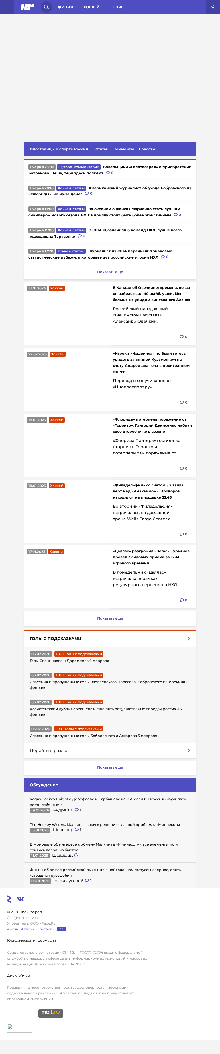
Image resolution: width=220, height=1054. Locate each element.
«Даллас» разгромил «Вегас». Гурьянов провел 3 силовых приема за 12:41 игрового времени (151, 557)
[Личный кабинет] (213, 7)
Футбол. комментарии (78, 167)
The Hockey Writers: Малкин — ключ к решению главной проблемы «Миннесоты (105, 824)
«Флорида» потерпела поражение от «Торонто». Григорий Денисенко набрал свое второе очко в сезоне (152, 425)
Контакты (45, 929)
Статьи (102, 149)
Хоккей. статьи (71, 188)
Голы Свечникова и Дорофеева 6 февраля (69, 661)
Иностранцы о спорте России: (59, 149)
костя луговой (69, 880)
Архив (12, 929)
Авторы (27, 929)
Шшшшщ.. (64, 829)
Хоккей (91, 7)
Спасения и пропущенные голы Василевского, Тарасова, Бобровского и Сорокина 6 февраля (109, 685)
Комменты (123, 149)
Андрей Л (64, 810)
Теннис (116, 7)
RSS (61, 929)
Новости (147, 149)
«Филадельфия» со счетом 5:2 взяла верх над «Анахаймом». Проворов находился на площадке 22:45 (148, 491)
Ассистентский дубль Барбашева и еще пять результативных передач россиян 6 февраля (106, 712)
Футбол (66, 7)
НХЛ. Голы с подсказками (79, 654)
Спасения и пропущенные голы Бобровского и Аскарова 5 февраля (93, 736)
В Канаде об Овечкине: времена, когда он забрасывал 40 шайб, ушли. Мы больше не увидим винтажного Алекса (151, 293)
